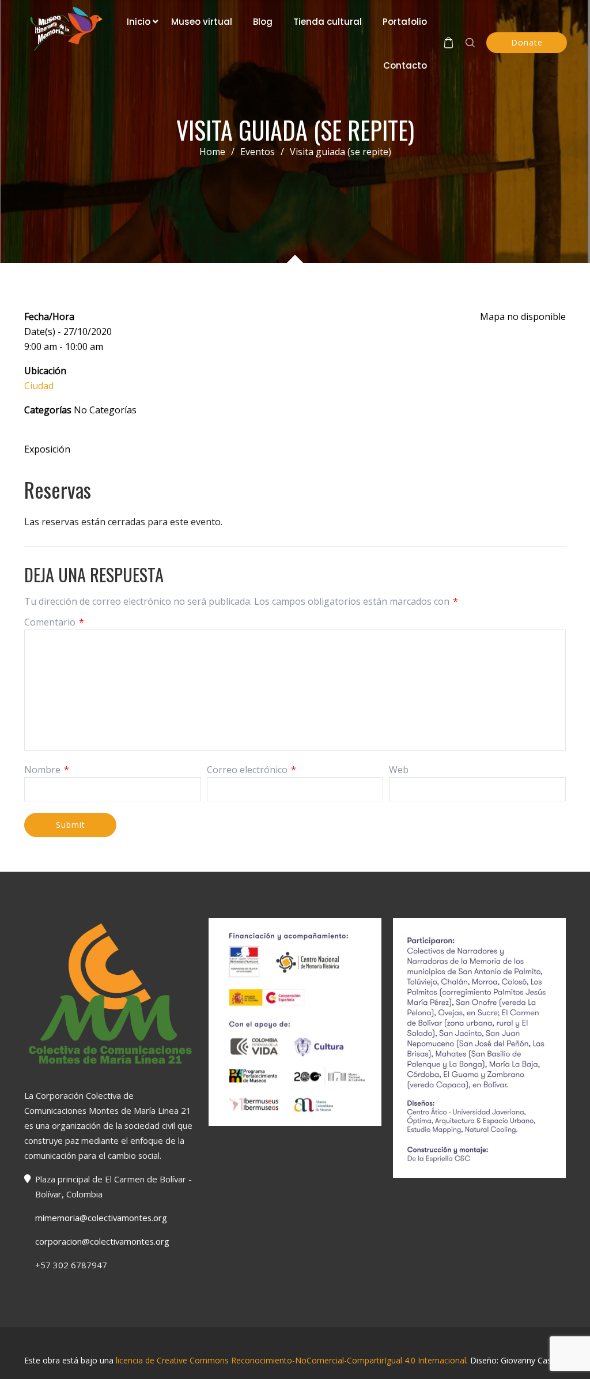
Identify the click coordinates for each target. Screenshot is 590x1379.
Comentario (54, 622)
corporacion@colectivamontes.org (102, 1241)
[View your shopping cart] (448, 42)
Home (212, 151)
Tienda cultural (327, 22)
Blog (263, 22)
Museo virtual (201, 22)
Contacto (405, 65)
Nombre (46, 769)
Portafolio (405, 22)
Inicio (138, 22)
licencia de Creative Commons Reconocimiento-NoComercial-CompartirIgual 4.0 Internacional (291, 1360)
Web (399, 769)
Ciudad (39, 385)
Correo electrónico (251, 769)
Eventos (262, 151)
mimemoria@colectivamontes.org (101, 1217)
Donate (527, 42)
